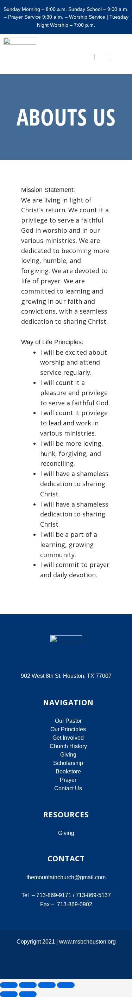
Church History (68, 746)
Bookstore (68, 771)
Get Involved (68, 738)
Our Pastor (68, 721)
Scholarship (68, 763)
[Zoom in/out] (9, 985)
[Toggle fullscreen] (28, 985)
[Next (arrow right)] (28, 994)
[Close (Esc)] (66, 985)
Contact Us (68, 788)
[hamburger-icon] (102, 57)
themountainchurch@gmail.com (66, 877)
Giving (68, 755)
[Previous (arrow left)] (9, 994)
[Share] (47, 985)
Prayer (68, 780)
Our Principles (68, 729)
